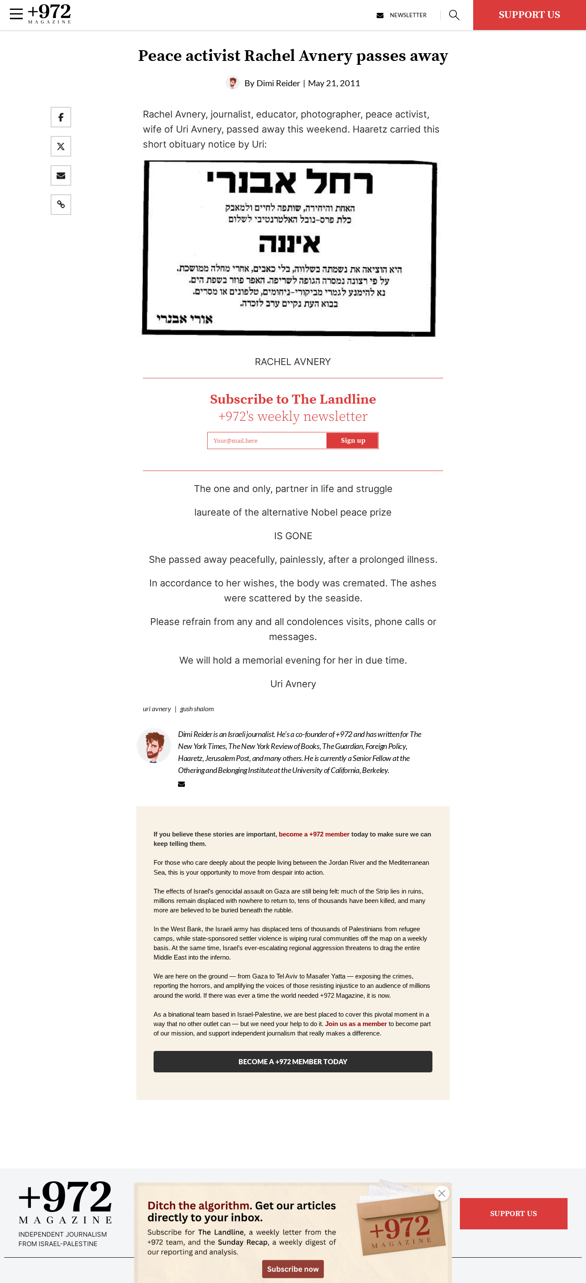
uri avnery (157, 708)
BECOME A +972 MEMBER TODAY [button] (293, 1061)
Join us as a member (356, 1023)
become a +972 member (314, 834)
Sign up (353, 440)
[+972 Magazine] (49, 21)
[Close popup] (442, 1193)
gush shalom (197, 708)
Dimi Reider (278, 82)
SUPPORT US (529, 15)
